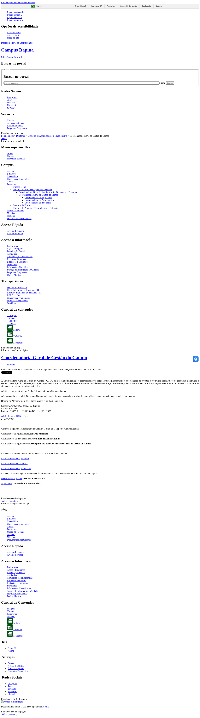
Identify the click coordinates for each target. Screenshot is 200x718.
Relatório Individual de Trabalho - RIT (25, 292)
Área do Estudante (15, 231)
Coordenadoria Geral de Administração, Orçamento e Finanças (48, 192)
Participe (111, 6)
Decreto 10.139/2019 (17, 287)
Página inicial (7, 136)
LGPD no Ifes (13, 295)
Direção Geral (19, 187)
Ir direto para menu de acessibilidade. (18, 2)
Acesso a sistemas (15, 123)
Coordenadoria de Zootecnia (38, 202)
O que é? (12, 648)
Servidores (12, 264)
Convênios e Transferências (20, 256)
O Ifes (10, 153)
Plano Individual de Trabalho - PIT (23, 290)
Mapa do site (13, 38)
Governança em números (18, 298)
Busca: (162, 83)
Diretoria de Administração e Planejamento (47, 136)
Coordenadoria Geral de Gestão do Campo (38, 195)
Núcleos (11, 216)
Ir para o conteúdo (16, 12)
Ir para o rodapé (15, 20)
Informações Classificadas (19, 267)
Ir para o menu (14, 15)
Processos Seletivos (16, 158)
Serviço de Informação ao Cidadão (23, 269)
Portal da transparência (17, 300)
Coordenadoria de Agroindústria (39, 200)
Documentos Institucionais (19, 218)
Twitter (11, 686)
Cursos (10, 156)
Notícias (11, 213)
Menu (4, 138)
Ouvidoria (11, 303)
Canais (159, 6)
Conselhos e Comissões (18, 179)
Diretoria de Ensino (22, 205)
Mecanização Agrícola (11, 478)
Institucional (12, 246)
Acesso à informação (128, 6)
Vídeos (11, 318)
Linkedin (12, 694)
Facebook (12, 691)
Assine (11, 651)
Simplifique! (80, 6)
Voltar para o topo (9, 501)
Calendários (12, 176)
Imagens (12, 315)
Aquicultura (6, 483)
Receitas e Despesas (16, 259)
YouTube (12, 689)
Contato (10, 120)
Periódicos (13, 321)
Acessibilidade (13, 32)
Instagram (12, 683)
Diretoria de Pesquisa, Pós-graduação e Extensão (35, 208)
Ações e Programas (16, 248)
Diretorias (20, 136)
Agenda (10, 171)
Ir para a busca (14, 17)
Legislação (146, 6)
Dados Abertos (14, 275)
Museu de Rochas (15, 210)
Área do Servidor (15, 233)
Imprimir (11, 364)
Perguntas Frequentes (17, 128)
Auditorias (12, 254)
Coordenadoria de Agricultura (38, 197)
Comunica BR (96, 6)
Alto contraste (13, 35)
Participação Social (16, 251)
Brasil (39, 6)
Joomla (45, 706)
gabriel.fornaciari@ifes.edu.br (15, 416)
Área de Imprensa (15, 125)
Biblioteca (11, 173)
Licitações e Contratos (17, 262)
